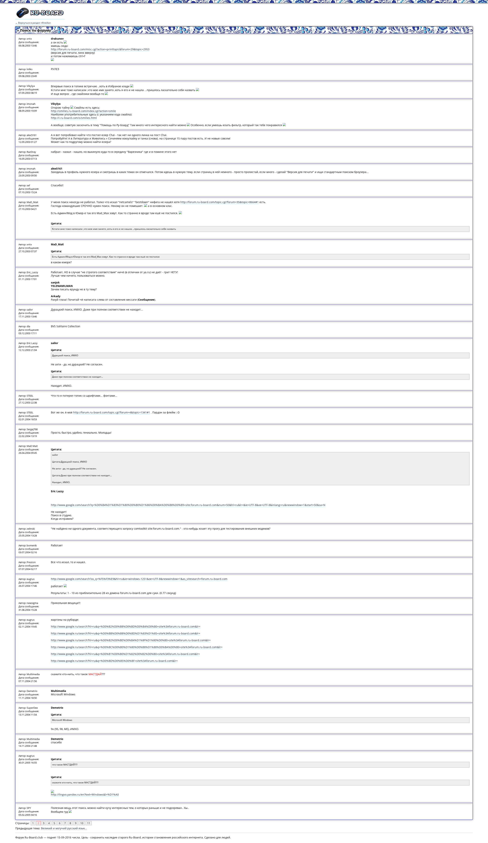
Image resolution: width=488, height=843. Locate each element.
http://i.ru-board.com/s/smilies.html (74, 118)
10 (81, 823)
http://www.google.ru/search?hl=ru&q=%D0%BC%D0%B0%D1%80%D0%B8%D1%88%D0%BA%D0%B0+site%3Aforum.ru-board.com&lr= (136, 647)
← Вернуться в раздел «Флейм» (33, 22)
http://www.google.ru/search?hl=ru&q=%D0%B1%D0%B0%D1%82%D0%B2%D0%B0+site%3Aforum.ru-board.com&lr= (125, 654)
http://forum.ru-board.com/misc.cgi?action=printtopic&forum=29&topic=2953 (100, 49)
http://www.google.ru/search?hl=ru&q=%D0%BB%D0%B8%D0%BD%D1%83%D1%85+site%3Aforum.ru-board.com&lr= (125, 633)
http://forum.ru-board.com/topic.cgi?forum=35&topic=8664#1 (219, 202)
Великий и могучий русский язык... (64, 828)
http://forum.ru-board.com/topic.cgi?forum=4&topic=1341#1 (111, 412)
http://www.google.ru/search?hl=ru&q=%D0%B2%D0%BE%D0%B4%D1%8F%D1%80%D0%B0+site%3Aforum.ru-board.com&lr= (131, 640)
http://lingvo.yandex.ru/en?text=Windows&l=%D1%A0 (85, 794)
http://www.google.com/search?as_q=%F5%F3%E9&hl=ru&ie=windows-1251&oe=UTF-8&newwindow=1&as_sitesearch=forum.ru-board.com (139, 579)
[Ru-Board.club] (40, 17)
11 (88, 823)
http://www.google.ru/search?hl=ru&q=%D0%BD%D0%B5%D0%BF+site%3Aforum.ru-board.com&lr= (114, 661)
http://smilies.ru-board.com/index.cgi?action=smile (83, 111)
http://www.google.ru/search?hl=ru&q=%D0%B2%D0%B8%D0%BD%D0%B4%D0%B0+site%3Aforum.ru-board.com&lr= (125, 626)
